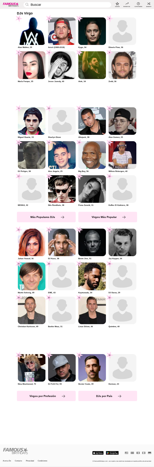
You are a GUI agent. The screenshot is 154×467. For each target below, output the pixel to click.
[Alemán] (149, 453)
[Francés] (138, 453)
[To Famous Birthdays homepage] (11, 4)
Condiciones (42, 461)
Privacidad (30, 461)
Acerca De (7, 461)
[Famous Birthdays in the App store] (98, 453)
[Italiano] (143, 453)
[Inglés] (126, 453)
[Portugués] (132, 453)
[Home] (39, 451)
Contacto (18, 461)
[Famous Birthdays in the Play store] (112, 453)
